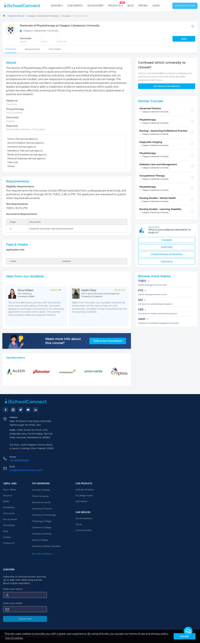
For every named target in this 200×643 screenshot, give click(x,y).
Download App (185, 6)
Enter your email (13, 603)
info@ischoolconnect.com (26, 470)
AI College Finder (84, 496)
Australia (166, 247)
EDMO (6, 501)
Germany (167, 261)
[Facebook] (5, 409)
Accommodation (84, 518)
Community (9, 513)
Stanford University (41, 502)
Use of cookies (14, 638)
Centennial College (41, 527)
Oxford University (40, 496)
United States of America (167, 254)
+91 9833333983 (19, 460)
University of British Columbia (46, 546)
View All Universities (42, 554)
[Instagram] (13, 409)
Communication (84, 530)
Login (155, 6)
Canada (167, 239)
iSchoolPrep (95, 6)
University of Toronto (42, 509)
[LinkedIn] (35, 409)
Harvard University (41, 490)
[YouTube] (28, 409)
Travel (79, 524)
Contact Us (8, 543)
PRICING (143, 6)
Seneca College (40, 540)
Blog (131, 6)
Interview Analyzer (85, 490)
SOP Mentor (81, 501)
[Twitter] (20, 409)
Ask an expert (10, 519)
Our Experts (75, 6)
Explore (56, 6)
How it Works (9, 490)
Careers (7, 537)
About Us (7, 496)
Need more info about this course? (63, 341)
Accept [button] (184, 636)
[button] (188, 631)
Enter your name (13, 589)
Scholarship (9, 507)
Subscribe (25, 618)
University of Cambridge (44, 515)
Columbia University (42, 534)
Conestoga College (41, 521)
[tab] (10, 49)
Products (114, 4)
